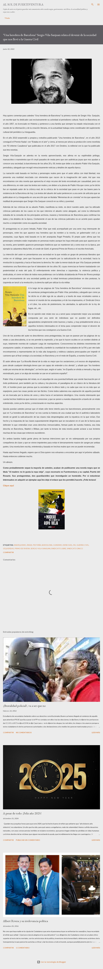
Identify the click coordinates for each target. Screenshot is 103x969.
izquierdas (8, 548)
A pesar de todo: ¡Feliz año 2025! (22, 813)
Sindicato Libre (58, 548)
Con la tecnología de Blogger (53, 962)
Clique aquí (8, 486)
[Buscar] (92, 4)
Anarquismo (20, 545)
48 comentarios (24, 732)
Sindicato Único (75, 548)
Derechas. (67, 545)
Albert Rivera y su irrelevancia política (25, 921)
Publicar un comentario (28, 840)
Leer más (96, 732)
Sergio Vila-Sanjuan (40, 548)
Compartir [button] (8, 552)
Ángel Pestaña (34, 545)
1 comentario (23, 948)
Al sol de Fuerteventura (23, 4)
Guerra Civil (83, 545)
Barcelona (47, 545)
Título (7, 18)
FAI (74, 545)
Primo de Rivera (22, 548)
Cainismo (57, 545)
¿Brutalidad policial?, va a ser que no (24, 706)
